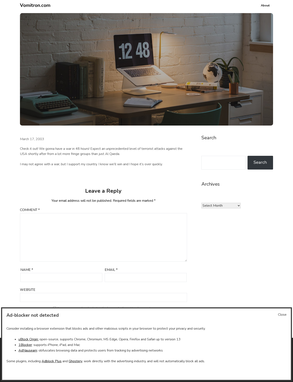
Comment (30, 210)
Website (27, 289)
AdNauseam (27, 350)
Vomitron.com (35, 5)
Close (282, 314)
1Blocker (25, 345)
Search (260, 162)
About (265, 5)
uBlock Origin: (28, 339)
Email (111, 269)
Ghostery (75, 361)
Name (26, 269)
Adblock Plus (52, 361)
